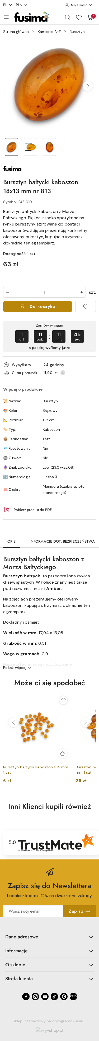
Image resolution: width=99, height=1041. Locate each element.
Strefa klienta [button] (19, 978)
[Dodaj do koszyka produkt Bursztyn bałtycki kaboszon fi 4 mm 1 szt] (62, 753)
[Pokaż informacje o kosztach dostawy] (63, 373)
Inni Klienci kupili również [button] (49, 806)
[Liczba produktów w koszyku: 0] (90, 17)
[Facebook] (26, 996)
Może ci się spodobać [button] (49, 682)
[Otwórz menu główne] (6, 17)
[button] (87, 86)
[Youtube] (45, 996)
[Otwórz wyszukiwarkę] (67, 17)
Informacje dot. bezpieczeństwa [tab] (62, 541)
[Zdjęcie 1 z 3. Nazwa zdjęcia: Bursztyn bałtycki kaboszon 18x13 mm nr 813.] (11, 147)
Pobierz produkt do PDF (33, 509)
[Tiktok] (54, 996)
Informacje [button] (16, 950)
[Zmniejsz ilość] (7, 292)
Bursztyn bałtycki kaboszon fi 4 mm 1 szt (35, 770)
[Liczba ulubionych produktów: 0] (79, 17)
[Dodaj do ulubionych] (85, 306)
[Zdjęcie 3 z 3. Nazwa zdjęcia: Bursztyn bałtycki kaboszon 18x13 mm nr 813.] (49, 147)
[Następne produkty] (86, 722)
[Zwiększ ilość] (82, 292)
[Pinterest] (64, 996)
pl (5, 4)
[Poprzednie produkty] (13, 722)
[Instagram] (35, 996)
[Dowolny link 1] (73, 996)
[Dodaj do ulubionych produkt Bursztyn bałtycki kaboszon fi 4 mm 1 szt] (63, 700)
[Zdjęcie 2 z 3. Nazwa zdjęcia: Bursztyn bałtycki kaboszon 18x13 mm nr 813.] (30, 147)
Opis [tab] (11, 541)
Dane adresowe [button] (21, 936)
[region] (49, 336)
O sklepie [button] (15, 964)
